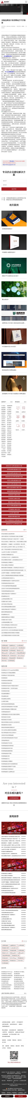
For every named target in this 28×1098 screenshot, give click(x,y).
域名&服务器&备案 (6, 1036)
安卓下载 (15, 1094)
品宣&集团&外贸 (12, 1030)
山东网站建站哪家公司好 (6, 598)
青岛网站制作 (22, 647)
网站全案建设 (5, 1030)
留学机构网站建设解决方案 (14, 469)
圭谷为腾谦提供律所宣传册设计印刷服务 (10, 632)
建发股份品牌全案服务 (4, 413)
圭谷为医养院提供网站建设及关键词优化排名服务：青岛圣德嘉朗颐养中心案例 (14, 570)
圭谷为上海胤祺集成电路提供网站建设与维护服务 (12, 575)
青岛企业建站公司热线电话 (7, 565)
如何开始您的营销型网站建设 (8, 704)
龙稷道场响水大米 (4, 441)
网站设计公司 (20, 650)
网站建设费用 (12, 658)
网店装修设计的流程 (5, 717)
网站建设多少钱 (5, 655)
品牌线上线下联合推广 (20, 1032)
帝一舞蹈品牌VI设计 (10, 417)
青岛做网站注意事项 (5, 698)
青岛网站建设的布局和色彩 (7, 745)
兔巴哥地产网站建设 (10, 435)
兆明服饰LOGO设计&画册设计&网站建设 (4, 411)
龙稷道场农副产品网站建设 (4, 435)
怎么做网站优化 (8, 56)
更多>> (25, 529)
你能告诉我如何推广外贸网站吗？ (9, 593)
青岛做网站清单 (4, 696)
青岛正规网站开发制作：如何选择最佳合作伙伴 (12, 559)
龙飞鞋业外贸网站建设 (10, 422)
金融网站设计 (12, 645)
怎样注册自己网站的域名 (6, 604)
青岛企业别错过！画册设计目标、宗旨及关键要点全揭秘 (14, 541)
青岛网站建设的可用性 (6, 753)
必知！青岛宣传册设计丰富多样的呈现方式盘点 (12, 549)
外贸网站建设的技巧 (5, 711)
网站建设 (12, 161)
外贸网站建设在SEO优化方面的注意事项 (10, 714)
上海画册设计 (21, 1092)
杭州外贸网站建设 (22, 1094)
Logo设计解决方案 (14, 513)
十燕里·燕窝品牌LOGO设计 (10, 452)
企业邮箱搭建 (5, 1034)
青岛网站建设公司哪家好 (6, 761)
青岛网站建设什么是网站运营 (8, 771)
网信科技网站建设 (4, 454)
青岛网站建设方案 (5, 756)
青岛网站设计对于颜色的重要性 (8, 672)
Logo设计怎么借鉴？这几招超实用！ (9, 552)
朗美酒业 (9, 447)
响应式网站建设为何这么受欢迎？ (9, 732)
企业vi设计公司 (13, 647)
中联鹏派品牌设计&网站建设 (10, 411)
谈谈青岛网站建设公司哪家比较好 (9, 709)
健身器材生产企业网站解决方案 (14, 523)
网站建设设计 (5, 658)
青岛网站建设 (11, 660)
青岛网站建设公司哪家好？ (7, 562)
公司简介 (4, 1048)
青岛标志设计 (13, 655)
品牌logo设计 (12, 653)
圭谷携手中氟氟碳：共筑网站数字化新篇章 (11, 572)
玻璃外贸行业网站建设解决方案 (14, 465)
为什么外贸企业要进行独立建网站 (9, 730)
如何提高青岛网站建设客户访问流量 (9, 706)
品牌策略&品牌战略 (6, 1022)
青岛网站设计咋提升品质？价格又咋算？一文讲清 (12, 539)
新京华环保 (3, 452)
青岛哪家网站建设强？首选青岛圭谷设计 (10, 580)
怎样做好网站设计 (5, 740)
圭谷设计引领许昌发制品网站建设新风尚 (10, 588)
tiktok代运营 (9, 1094)
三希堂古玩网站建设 (4, 443)
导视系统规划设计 (6, 1026)
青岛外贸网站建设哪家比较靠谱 (8, 606)
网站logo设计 (5, 653)
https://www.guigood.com (9, 164)
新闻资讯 (4, 1040)
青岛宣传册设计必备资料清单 (8, 533)
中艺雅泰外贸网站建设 (4, 432)
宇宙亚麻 (3, 456)
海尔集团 (9, 450)
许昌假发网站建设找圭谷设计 (8, 591)
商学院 (22, 1045)
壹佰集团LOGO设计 (4, 430)
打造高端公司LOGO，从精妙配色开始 (9, 557)
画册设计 (20, 1024)
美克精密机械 (4, 450)
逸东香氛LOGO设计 (10, 433)
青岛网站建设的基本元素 (6, 748)
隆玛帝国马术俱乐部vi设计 (10, 420)
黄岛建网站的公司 (5, 596)
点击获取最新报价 (14, 798)
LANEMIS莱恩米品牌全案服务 (10, 415)
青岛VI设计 (4, 660)
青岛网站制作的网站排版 (6, 680)
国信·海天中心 (10, 418)
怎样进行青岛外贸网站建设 (7, 735)
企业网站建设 (20, 645)
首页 (3, 1045)
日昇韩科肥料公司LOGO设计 (10, 428)
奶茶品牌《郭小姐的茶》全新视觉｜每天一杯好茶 (10, 413)
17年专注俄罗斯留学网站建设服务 (9, 585)
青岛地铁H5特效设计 (10, 445)
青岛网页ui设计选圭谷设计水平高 (8, 627)
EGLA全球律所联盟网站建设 (4, 445)
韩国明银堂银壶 (10, 449)
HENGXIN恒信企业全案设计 (4, 428)
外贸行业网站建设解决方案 (14, 480)
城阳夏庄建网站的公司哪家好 (8, 617)
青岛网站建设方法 (5, 758)
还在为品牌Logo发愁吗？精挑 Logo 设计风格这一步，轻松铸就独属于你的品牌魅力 (14, 546)
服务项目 (7, 1045)
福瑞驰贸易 (9, 405)
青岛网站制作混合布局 (6, 683)
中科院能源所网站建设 (10, 432)
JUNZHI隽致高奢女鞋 (4, 415)
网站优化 (14, 1040)
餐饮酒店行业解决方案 (14, 502)
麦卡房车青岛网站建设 (10, 424)
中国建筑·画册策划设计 (10, 407)
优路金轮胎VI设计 (10, 443)
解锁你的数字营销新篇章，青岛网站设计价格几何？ (13, 567)
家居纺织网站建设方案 (14, 516)
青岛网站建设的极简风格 (6, 750)
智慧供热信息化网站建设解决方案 (14, 476)
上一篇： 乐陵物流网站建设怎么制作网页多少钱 (13, 198)
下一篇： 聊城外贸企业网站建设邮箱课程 (11, 199)
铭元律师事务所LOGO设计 (4, 437)
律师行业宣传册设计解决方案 (14, 487)
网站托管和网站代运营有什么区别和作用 (10, 722)
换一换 (25, 640)
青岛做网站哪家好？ (5, 693)
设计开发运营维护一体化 (14, 1034)
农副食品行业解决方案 (14, 494)
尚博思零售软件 (10, 454)
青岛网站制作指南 (5, 691)
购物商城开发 (20, 1030)
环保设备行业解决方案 (14, 498)
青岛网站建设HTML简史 (6, 743)
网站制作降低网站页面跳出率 (8, 727)
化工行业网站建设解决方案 (14, 505)
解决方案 (18, 1045)
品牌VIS (13, 1022)
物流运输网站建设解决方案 (14, 473)
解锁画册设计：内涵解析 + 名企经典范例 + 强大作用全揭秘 (14, 544)
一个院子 (3, 449)
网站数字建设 (12, 1006)
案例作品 (12, 1045)
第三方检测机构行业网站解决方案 (14, 520)
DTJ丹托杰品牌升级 (10, 409)
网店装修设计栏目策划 (6, 719)
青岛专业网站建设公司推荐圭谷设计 (9, 624)
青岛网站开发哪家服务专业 (7, 554)
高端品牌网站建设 (21, 653)
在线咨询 (7, 1096)
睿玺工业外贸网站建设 (4, 447)
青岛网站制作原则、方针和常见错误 (9, 688)
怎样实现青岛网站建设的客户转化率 (9, 737)
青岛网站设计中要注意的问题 (8, 675)
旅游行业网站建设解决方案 (14, 484)
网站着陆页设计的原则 (6, 724)
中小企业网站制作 (9, 71)
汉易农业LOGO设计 (4, 417)
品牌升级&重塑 (5, 1024)
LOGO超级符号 (20, 1022)
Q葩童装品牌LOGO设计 (4, 420)
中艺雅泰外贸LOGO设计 (4, 426)
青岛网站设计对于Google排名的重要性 (10, 670)
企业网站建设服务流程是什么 (8, 578)
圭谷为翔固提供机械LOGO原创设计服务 (10, 635)
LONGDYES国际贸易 (4, 422)
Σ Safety (3, 405)
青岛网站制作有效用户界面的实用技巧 (10, 685)
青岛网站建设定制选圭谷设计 (8, 583)
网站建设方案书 (5, 647)
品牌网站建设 (5, 645)
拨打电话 (21, 1096)
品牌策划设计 (19, 1006)
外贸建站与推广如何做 (6, 601)
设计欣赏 (4, 1042)
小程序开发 (4, 1032)
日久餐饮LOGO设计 (10, 426)
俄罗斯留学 (9, 439)
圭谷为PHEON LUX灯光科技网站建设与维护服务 (12, 630)
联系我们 (9, 1048)
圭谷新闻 (9, 1040)
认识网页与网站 (4, 701)
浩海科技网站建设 (10, 441)
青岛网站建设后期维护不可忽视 (8, 766)
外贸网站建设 (12, 650)
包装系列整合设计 (13, 1024)
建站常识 (19, 1040)
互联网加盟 (14, 1092)
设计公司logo (21, 655)
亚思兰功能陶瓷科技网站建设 (10, 430)
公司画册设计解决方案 (14, 509)
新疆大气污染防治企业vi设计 (4, 424)
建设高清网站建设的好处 (6, 611)
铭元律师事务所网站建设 (10, 437)
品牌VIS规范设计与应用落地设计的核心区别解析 (12, 536)
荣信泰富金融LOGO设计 (4, 439)
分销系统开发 (11, 1032)
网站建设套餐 (5, 650)
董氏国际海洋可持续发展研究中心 (4, 409)
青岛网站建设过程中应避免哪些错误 (9, 763)
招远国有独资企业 (4, 407)
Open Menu (26, 2)
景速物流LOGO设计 (4, 433)
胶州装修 (9, 1092)
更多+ (11, 401)
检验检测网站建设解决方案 (14, 491)
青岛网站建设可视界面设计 (7, 769)
